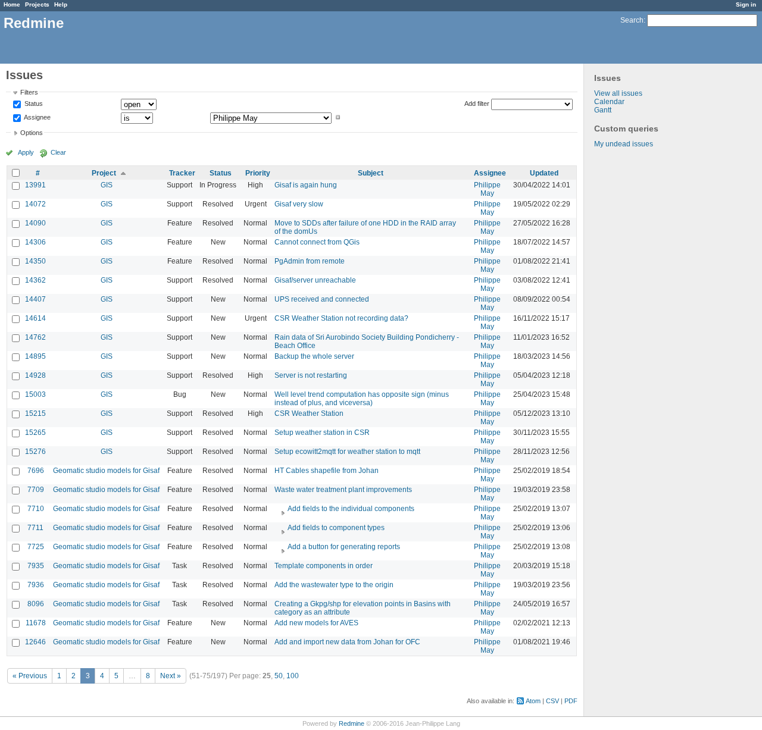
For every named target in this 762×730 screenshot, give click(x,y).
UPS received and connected (321, 299)
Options (31, 132)
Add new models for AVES (316, 623)
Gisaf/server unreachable (315, 280)
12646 (35, 642)
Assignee (37, 117)
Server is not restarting (310, 375)
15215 (35, 413)
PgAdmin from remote (309, 261)
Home (12, 4)
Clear (58, 152)
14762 (35, 337)
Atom (533, 700)
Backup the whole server (314, 356)
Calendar (609, 102)
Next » (170, 676)
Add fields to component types (336, 528)
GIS (107, 185)
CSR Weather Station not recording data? (341, 318)
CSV (552, 700)
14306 (35, 242)
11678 (36, 623)
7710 (35, 509)
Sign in (746, 4)
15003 (35, 394)
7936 (35, 585)
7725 (35, 547)
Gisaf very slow (298, 204)
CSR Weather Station (308, 413)
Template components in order (323, 566)
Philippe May (487, 189)
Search (632, 20)
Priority (257, 173)
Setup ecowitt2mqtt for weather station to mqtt (347, 451)
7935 (35, 566)
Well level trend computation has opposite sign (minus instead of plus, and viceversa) (361, 398)
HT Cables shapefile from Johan (326, 470)
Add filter (476, 103)
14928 (35, 375)
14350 (35, 261)
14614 (35, 318)
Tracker (182, 173)
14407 (35, 299)
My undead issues (623, 144)
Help (60, 4)
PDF (570, 700)
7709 (35, 489)
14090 (35, 223)
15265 (35, 432)
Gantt (602, 110)
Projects (37, 4)
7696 (35, 470)
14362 (35, 280)
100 (292, 676)
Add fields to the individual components (351, 509)
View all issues (618, 93)
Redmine (351, 723)
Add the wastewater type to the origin (334, 585)
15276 (35, 451)
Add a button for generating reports (344, 547)
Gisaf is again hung (305, 185)
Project (104, 173)
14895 (35, 356)
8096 (35, 604)
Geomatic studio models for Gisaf (106, 470)
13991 (35, 185)
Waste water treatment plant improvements (343, 489)
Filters (29, 92)
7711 (35, 528)
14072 (35, 204)
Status (33, 104)
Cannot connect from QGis (317, 242)
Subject (370, 173)
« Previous (30, 676)
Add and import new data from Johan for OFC (347, 642)
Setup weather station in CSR (322, 432)
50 (278, 676)
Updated (544, 173)
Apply (26, 152)
